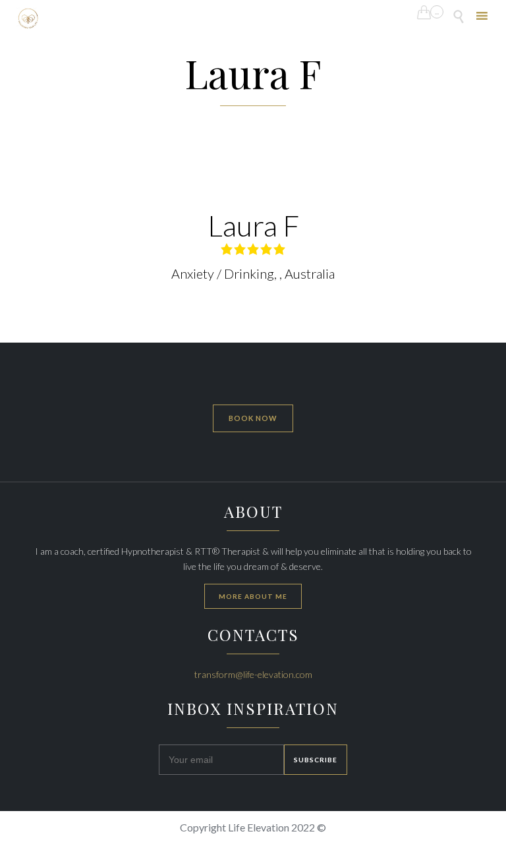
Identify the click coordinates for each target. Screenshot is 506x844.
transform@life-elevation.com (253, 674)
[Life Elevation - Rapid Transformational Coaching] (28, 18)
